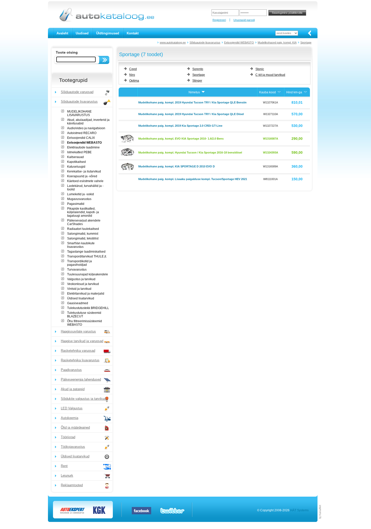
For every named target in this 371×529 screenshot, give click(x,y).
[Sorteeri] (203, 92)
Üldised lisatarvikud (80, 298)
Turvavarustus (77, 269)
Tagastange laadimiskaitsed (86, 251)
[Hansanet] (320, 520)
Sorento (197, 69)
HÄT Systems (299, 510)
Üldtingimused (107, 33)
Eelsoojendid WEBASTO (239, 42)
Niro (132, 75)
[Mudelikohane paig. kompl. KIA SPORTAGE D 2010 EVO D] (128, 165)
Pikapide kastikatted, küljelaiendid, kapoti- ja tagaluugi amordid (83, 212)
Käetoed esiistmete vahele (85, 181)
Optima (134, 80)
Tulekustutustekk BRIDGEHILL (88, 308)
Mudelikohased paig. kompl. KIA (277, 42)
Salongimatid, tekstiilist (82, 238)
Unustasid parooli (244, 19)
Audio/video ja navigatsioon (86, 128)
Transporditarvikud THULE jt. (87, 256)
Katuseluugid (76, 166)
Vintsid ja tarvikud (79, 289)
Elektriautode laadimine (83, 147)
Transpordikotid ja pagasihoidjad (79, 263)
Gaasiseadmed (77, 303)
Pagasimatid (75, 204)
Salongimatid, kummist (82, 233)
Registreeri (219, 19)
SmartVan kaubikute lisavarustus (81, 245)
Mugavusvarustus (79, 199)
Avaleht (62, 33)
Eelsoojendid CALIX (81, 138)
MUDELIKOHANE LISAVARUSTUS (79, 113)
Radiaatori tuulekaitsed (83, 229)
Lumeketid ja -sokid (80, 194)
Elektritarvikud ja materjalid (85, 293)
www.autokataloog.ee (173, 42)
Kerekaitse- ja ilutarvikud (84, 171)
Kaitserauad (75, 157)
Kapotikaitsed (76, 162)
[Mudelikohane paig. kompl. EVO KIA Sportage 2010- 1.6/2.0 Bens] (128, 138)
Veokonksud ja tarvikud (83, 284)
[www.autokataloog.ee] (106, 20)
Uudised (82, 33)
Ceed (133, 69)
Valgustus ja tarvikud (81, 279)
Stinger (197, 80)
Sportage (305, 42)
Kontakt (133, 33)
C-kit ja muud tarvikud (270, 75)
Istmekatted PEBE (79, 152)
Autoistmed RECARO (81, 133)
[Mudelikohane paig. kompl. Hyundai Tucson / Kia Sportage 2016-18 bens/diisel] (128, 151)
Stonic (259, 69)
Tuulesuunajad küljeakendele (87, 274)
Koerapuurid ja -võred (82, 176)
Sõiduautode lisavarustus (205, 42)
